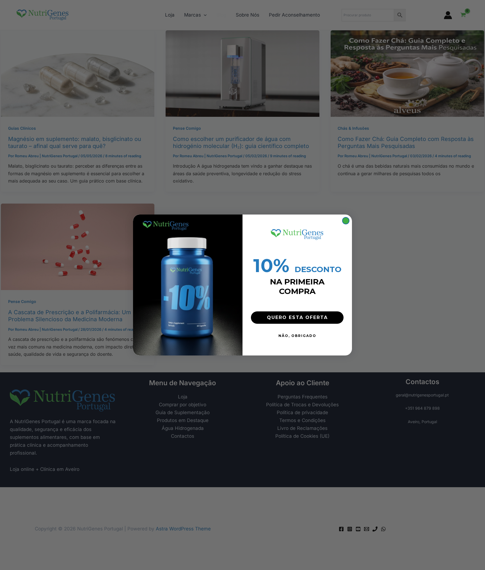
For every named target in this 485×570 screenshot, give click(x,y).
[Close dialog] (345, 220)
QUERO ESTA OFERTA (297, 317)
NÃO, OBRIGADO (297, 336)
